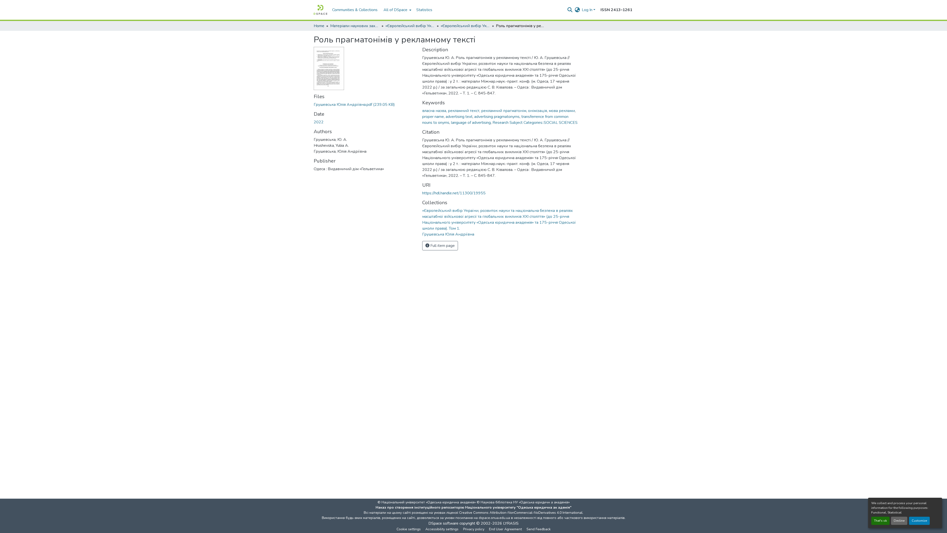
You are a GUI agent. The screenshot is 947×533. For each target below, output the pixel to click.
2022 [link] (319, 122)
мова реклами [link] (562, 110)
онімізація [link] (537, 110)
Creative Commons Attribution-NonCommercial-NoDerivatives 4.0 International (521, 512)
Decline (899, 520)
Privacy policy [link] (473, 529)
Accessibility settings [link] (441, 529)
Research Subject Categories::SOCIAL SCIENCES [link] (535, 122)
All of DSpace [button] (395, 10)
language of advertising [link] (471, 122)
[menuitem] (396, 10)
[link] (365, 105)
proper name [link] (433, 116)
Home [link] (319, 26)
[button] (320, 10)
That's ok (880, 520)
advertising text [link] (459, 116)
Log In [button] (587, 10)
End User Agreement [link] (505, 529)
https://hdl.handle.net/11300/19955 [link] (454, 193)
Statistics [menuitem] (424, 10)
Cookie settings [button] (409, 529)
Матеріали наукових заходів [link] (355, 26)
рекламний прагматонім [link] (503, 110)
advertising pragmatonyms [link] (497, 116)
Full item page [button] (442, 245)
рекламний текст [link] (463, 110)
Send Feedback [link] (539, 529)
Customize (919, 520)
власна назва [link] (434, 110)
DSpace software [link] (443, 523)
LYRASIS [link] (511, 523)
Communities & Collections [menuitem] (355, 10)
